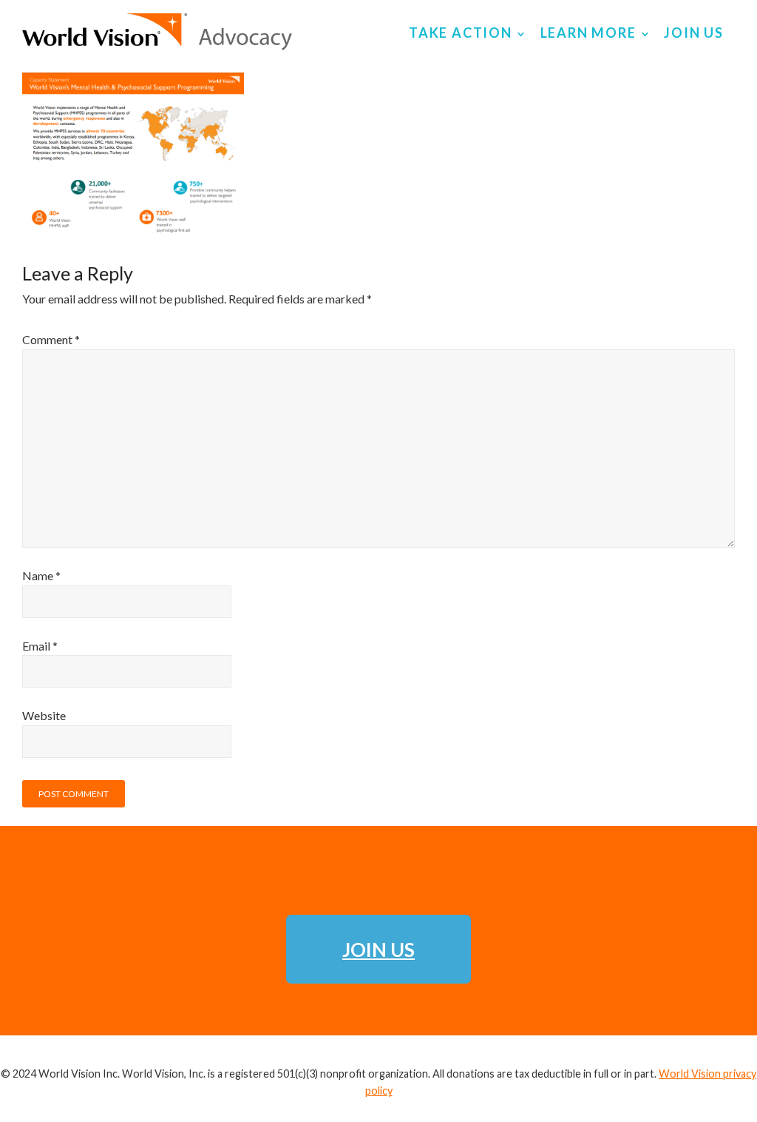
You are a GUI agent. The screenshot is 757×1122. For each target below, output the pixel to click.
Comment (51, 339)
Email (40, 646)
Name (41, 575)
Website (44, 715)
